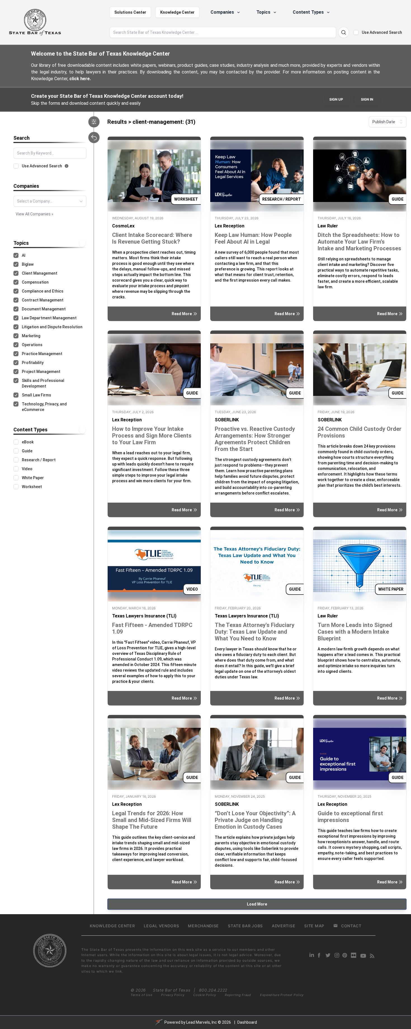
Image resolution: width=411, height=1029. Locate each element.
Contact (351, 925)
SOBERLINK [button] (227, 419)
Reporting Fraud (238, 995)
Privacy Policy (172, 995)
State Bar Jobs (245, 925)
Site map (314, 925)
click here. (80, 78)
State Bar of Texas (171, 990)
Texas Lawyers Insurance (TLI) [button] (144, 616)
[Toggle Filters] (94, 121)
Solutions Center (130, 12)
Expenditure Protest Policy (282, 995)
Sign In (367, 99)
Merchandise (203, 925)
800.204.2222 (213, 990)
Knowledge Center (177, 12)
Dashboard (247, 1022)
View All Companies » (34, 214)
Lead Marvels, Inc (201, 1022)
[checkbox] (355, 32)
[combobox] (49, 201)
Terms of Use (141, 995)
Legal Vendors (161, 925)
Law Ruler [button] (328, 226)
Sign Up (336, 99)
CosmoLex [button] (123, 226)
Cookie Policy (204, 995)
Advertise (283, 925)
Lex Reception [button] (229, 226)
